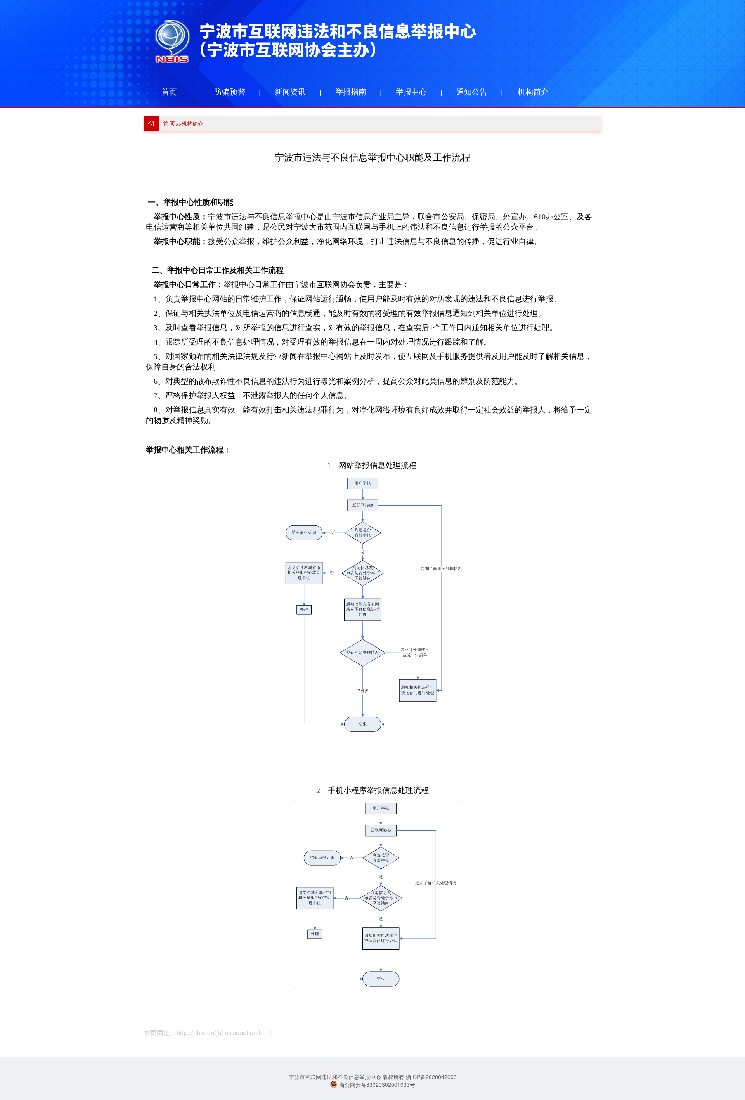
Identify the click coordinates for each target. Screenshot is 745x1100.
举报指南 (350, 91)
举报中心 (411, 91)
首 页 (169, 123)
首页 (169, 91)
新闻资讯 (290, 91)
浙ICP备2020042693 (431, 1077)
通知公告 (471, 91)
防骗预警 (229, 91)
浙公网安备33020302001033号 (376, 1084)
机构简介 (533, 91)
